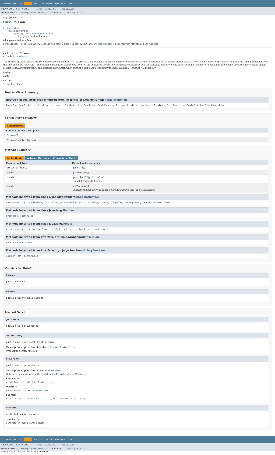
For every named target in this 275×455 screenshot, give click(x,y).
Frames (39, 9)
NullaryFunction (92, 44)
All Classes (68, 9)
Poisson (11, 135)
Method (42, 13)
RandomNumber (21, 56)
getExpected (80, 172)
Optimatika (24, 452)
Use (35, 3)
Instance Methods (37, 158)
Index (64, 3)
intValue (93, 202)
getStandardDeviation (72, 202)
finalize (30, 229)
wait (90, 229)
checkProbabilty (15, 202)
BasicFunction (72, 44)
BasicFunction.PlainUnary (202, 105)
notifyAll (79, 229)
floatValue (50, 202)
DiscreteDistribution (128, 44)
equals (19, 229)
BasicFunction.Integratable (114, 105)
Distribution (151, 44)
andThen (10, 256)
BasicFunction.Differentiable (24, 105)
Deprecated (52, 3)
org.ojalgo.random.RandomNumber (33, 33)
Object (67, 223)
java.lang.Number (18, 31)
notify (67, 229)
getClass (43, 229)
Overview (6, 3)
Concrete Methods (64, 158)
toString (169, 202)
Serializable (10, 44)
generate (78, 167)
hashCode (56, 229)
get (19, 256)
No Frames (50, 9)
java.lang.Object (12, 28)
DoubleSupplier (30, 44)
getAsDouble (31, 256)
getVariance (80, 186)
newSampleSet (132, 202)
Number (59, 105)
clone (9, 229)
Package (17, 3)
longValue (116, 202)
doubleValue (35, 202)
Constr (32, 13)
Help (71, 3)
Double (56, 44)
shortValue (26, 216)
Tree (41, 3)
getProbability (81, 177)
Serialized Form (12, 84)
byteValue (12, 216)
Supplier (46, 44)
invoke (104, 202)
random (146, 202)
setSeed (157, 202)
